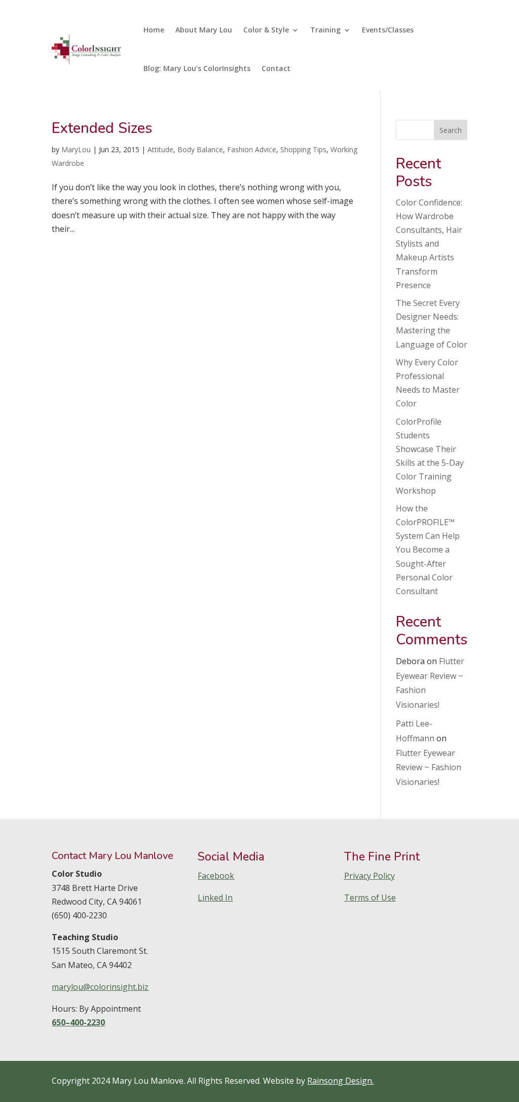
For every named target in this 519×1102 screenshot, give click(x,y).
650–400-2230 (78, 1022)
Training (325, 30)
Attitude (160, 149)
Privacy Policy (369, 875)
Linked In (215, 897)
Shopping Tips (303, 149)
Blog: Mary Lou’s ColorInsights (196, 68)
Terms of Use (370, 897)
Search (450, 130)
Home (153, 30)
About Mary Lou (203, 30)
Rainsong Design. (340, 1080)
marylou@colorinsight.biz (100, 986)
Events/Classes (388, 30)
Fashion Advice (251, 149)
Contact (276, 68)
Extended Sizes (102, 128)
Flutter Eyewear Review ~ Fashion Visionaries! (428, 767)
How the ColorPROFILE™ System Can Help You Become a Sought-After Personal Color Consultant (428, 550)
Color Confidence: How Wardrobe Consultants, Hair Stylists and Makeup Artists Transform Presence (429, 244)
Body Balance (200, 149)
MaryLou (76, 149)
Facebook (216, 875)
